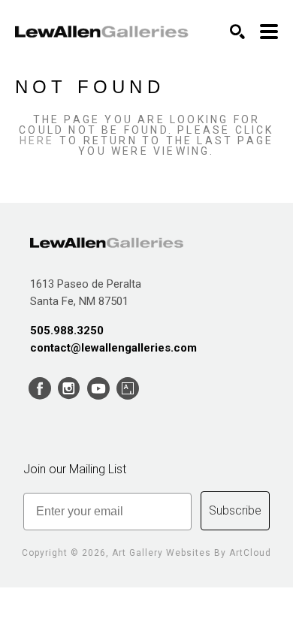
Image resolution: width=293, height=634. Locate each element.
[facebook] (39, 388)
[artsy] (127, 388)
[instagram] (68, 388)
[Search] (237, 31)
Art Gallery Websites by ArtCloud (191, 553)
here (37, 140)
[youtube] (98, 388)
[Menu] (269, 31)
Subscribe (235, 510)
